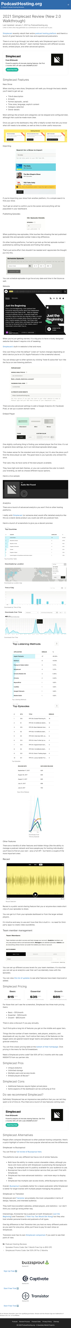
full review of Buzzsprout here (29, 1152)
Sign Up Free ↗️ (10, 1271)
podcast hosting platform (45, 33)
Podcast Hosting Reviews (16, 1244)
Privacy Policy (47, 1321)
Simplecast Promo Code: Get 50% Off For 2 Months (27, 1250)
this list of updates (22, 978)
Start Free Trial (12, 69)
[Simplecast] (57, 65)
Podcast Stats (36, 1321)
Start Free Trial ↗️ (11, 1288)
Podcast (14, 1321)
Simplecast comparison (35, 1235)
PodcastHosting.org (21, 3)
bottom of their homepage (47, 1047)
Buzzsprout (14, 1186)
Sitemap (56, 1321)
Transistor (20, 1198)
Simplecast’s (8, 347)
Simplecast (7, 33)
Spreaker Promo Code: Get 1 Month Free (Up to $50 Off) (29, 1247)
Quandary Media (43, 1325)
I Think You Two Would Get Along (39, 1216)
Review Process (24, 1321)
